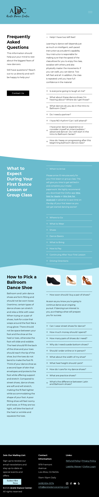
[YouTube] (75, 483)
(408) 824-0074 (46, 483)
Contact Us (18, 93)
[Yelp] (79, 483)
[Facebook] (71, 483)
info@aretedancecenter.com (53, 487)
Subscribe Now (12, 481)
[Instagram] (67, 483)
